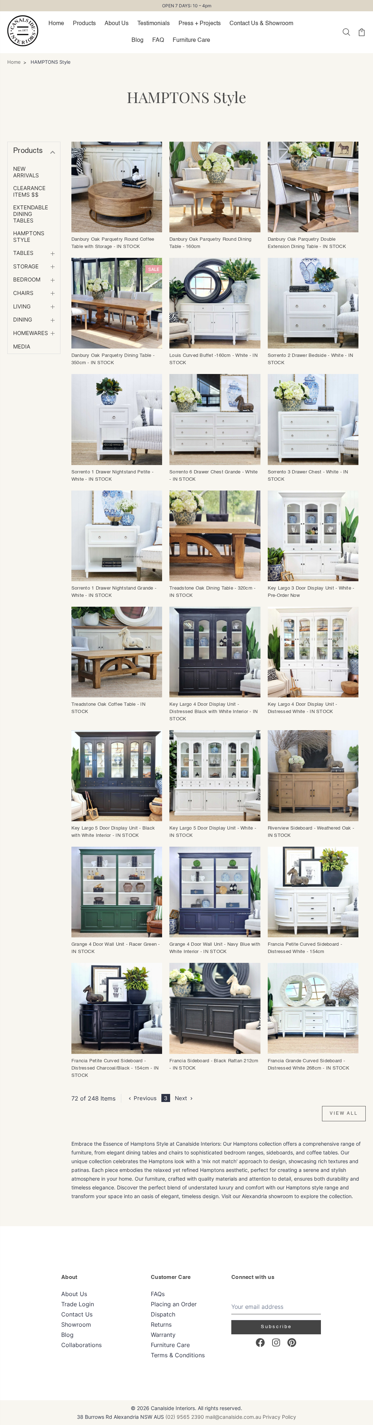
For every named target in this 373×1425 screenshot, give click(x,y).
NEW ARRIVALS (26, 172)
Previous (145, 1098)
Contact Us (77, 1314)
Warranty (163, 1334)
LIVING (22, 306)
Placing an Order (174, 1304)
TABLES (23, 253)
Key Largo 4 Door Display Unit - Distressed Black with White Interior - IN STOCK (213, 711)
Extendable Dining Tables (30, 214)
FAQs (158, 1294)
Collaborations (81, 1345)
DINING (22, 319)
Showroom (76, 1324)
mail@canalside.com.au (233, 1417)
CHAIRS (23, 293)
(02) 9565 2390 (184, 1417)
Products (84, 24)
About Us (117, 24)
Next (181, 1098)
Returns (161, 1324)
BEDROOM (26, 279)
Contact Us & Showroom (261, 24)
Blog (137, 40)
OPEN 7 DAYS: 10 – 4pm (186, 5)
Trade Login (77, 1304)
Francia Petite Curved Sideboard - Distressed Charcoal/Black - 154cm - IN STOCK (115, 1068)
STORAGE (26, 266)
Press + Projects (199, 24)
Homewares (30, 333)
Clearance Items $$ (29, 191)
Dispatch (163, 1314)
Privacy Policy (279, 1417)
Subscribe (276, 1326)
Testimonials (153, 24)
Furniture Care (191, 40)
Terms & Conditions (178, 1355)
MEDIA (21, 346)
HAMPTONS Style (28, 236)
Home (56, 24)
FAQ (158, 40)
